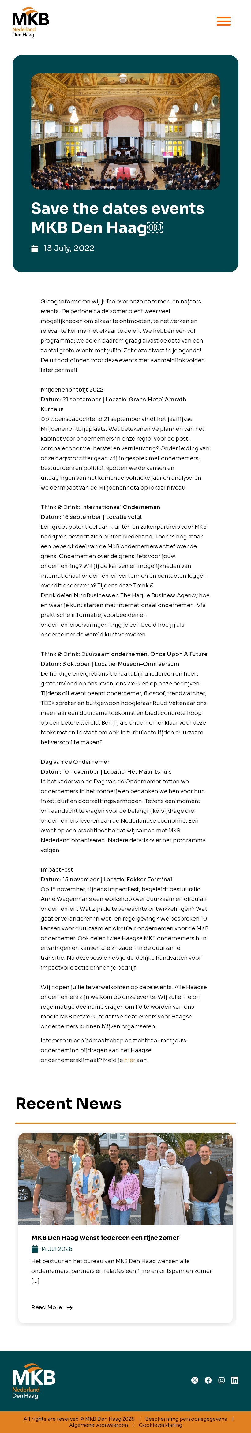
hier (129, 1060)
